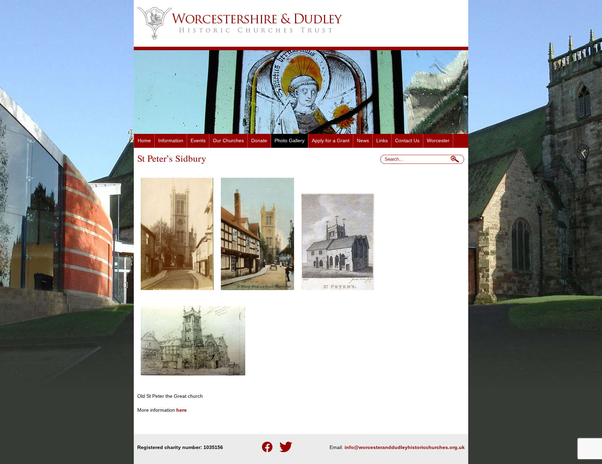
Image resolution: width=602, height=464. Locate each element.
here (181, 410)
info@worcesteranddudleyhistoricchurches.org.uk (405, 447)
